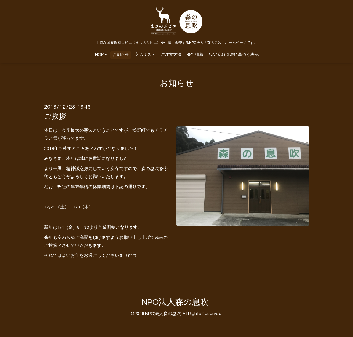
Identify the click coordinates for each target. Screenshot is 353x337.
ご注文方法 (171, 55)
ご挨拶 (55, 116)
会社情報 (195, 55)
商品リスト (145, 55)
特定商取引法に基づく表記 (234, 55)
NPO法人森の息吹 (174, 302)
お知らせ (121, 55)
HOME (101, 55)
